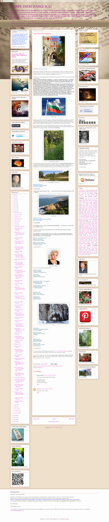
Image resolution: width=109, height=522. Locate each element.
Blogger (67, 519)
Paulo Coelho (84, 228)
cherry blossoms (93, 241)
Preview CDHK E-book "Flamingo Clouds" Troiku (38, 23)
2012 (14, 421)
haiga (80, 245)
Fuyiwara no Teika (87, 215)
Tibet (88, 236)
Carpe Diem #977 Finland (18, 321)
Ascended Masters (93, 191)
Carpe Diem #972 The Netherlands (19, 359)
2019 (14, 205)
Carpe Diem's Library (46, 21)
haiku (61, 366)
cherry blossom (83, 241)
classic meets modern (88, 242)
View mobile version (53, 421)
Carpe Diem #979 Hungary (18, 310)
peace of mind (92, 252)
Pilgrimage (94, 229)
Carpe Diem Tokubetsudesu (90, 213)
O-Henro (83, 227)
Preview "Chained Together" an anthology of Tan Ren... (24, 25)
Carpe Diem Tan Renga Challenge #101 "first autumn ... (19, 393)
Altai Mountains (82, 191)
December (17, 212)
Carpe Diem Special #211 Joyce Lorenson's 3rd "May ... (19, 297)
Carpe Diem (43, 366)
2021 (14, 200)
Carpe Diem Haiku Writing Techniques (88, 200)
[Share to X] (54, 364)
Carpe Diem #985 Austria (18, 252)
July (16, 223)
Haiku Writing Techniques (89, 216)
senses (86, 254)
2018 (14, 207)
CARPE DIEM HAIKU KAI (31, 6)
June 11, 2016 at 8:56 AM (49, 375)
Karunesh (88, 222)
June (16, 225)
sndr (59, 519)
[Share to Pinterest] (56, 364)
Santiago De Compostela (85, 232)
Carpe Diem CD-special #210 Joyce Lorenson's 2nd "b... (19, 337)
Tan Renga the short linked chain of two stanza (62, 23)
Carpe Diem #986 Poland (18, 238)
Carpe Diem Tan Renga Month (89, 208)
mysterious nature (86, 250)
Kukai (86, 223)
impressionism (82, 247)
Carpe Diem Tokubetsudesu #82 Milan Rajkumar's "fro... (19, 363)
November (17, 214)
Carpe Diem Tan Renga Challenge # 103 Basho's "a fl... (19, 314)
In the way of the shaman (86, 219)
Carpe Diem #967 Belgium (18, 401)
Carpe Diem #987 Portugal (18, 229)
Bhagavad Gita (83, 194)
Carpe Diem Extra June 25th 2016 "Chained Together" (19, 256)
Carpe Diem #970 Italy (19, 377)
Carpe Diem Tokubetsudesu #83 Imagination (19, 330)
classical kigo (83, 243)
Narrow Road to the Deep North (89, 226)
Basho (91, 193)
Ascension (83, 193)
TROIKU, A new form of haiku (18, 23)
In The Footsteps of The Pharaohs (88, 218)
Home (13, 21)
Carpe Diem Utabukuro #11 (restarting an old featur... (19, 381)
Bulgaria (38, 366)
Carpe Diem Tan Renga (88, 205)
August (16, 221)
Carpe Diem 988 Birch (19, 226)
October (17, 216)
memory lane (90, 248)
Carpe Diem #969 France (18, 389)
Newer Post (36, 419)
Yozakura (88, 238)
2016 (14, 211)
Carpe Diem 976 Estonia (18, 333)
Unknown (39, 388)
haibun (92, 243)
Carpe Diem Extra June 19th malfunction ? (18, 306)
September (17, 218)
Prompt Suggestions (43, 25)
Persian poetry (93, 228)
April (16, 406)
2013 (14, 419)
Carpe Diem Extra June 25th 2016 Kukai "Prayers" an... (19, 264)
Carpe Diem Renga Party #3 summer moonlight (18, 385)
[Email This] (51, 364)
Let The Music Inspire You (90, 224)
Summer (90, 233)
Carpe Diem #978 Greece (18, 318)
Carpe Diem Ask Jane (90, 198)
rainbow (93, 253)
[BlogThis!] (52, 364)
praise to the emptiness (84, 253)
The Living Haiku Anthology (61, 351)
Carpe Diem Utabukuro (87, 214)
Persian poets (85, 229)
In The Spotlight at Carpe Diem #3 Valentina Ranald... (19, 325)
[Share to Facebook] (55, 364)
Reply (38, 384)
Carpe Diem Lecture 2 (34, 21)
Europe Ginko (49, 366)
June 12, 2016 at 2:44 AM (46, 388)
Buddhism (81, 196)
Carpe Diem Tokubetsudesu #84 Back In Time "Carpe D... (19, 288)
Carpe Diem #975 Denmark (18, 341)
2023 (14, 196)
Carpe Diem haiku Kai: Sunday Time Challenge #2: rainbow (19, 55)
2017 (14, 209)
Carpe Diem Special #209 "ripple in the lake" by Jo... (19, 374)
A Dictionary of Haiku (84, 190)
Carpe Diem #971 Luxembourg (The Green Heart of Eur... (19, 369)
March (16, 408)
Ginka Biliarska (56, 366)
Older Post (71, 419)
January (17, 413)
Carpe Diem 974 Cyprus (18, 346)
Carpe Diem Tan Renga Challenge (88, 206)
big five (93, 239)
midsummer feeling (83, 249)
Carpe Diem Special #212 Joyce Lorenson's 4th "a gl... (19, 242)
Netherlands (39, 367)
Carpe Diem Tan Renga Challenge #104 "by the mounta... (19, 276)
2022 (14, 198)
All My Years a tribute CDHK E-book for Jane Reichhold (78, 21)
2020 (14, 203)
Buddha (92, 194)
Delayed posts (17, 344)
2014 (14, 417)
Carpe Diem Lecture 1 (22, 21)
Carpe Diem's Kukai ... (59, 21)
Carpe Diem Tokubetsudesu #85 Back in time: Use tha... (19, 233)
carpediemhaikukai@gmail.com (17, 510)
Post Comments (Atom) (57, 427)
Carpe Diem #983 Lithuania (18, 281)
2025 (14, 194)
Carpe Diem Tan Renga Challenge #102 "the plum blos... (19, 351)
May (16, 404)
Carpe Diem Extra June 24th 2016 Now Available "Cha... (19, 271)
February (17, 410)
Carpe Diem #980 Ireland (18, 302)
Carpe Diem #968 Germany (18, 398)
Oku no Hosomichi (92, 227)
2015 (14, 415)
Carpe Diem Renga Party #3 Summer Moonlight (19, 248)
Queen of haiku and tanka (88, 231)
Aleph (93, 190)
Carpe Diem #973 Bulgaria (18, 355)
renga (80, 254)
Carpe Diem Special (91, 204)
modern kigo (94, 249)
